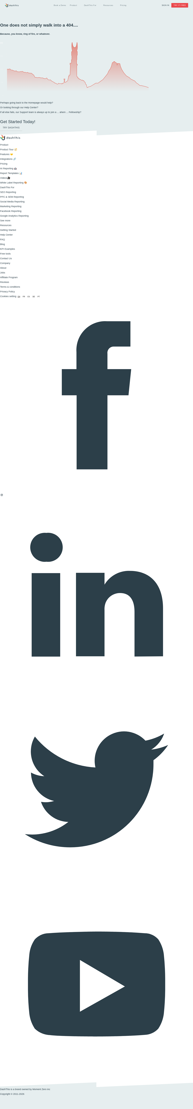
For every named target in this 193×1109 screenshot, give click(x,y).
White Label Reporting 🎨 (13, 182)
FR (24, 297)
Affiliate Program (9, 277)
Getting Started (8, 230)
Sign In (165, 5)
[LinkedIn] (96, 690)
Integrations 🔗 (8, 159)
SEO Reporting (8, 192)
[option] (23, 296)
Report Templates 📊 (11, 173)
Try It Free (180, 5)
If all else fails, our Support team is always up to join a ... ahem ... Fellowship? (40, 112)
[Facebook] (96, 491)
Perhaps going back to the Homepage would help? (26, 102)
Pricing (123, 5)
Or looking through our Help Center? (19, 107)
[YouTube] (96, 1079)
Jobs (2, 272)
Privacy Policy (7, 291)
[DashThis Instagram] (1, 496)
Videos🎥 (5, 178)
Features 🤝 (6, 154)
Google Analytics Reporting (14, 216)
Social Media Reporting (12, 201)
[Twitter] (96, 885)
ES (29, 297)
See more (5, 220)
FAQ (2, 239)
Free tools (5, 253)
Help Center (6, 234)
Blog (2, 244)
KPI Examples (7, 249)
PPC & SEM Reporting (12, 197)
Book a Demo (60, 5)
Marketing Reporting (10, 206)
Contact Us (6, 258)
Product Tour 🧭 (8, 149)
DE (34, 297)
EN (19, 297)
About (3, 268)
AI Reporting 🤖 (8, 168)
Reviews (4, 282)
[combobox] (18, 296)
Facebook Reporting (10, 211)
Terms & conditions (10, 287)
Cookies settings (8, 296)
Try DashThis (11, 128)
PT (39, 297)
